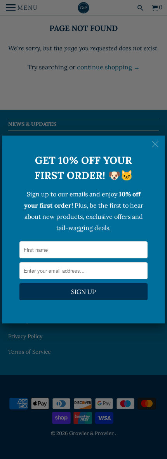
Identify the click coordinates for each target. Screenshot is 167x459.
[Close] (156, 144)
